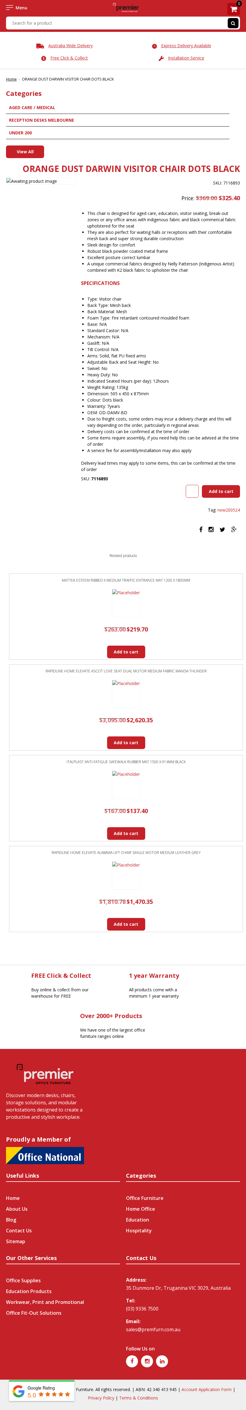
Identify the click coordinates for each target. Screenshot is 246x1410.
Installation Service (186, 58)
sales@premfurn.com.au (153, 1329)
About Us (17, 1209)
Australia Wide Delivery (70, 45)
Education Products (29, 1291)
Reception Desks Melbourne (41, 120)
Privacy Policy (101, 1398)
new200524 (229, 510)
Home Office (140, 1209)
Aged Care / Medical (32, 107)
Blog (11, 1219)
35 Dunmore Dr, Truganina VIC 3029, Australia (178, 1288)
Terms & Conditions (138, 1398)
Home (11, 79)
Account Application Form (207, 1389)
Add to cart (221, 491)
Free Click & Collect (69, 58)
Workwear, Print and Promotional (45, 1302)
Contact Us (19, 1230)
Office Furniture (145, 1198)
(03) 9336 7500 (142, 1308)
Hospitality (139, 1230)
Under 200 (20, 133)
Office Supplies (23, 1280)
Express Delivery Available (186, 45)
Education (137, 1219)
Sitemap (15, 1241)
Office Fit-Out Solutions (34, 1313)
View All (25, 151)
